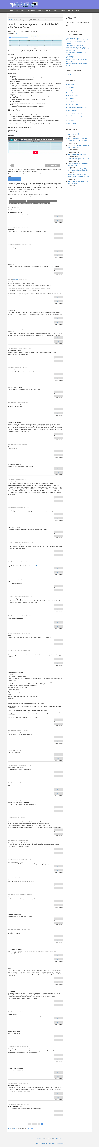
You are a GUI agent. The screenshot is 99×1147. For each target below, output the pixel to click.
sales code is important (14, 464)
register (58, 220)
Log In (77, 10)
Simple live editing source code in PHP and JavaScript (22, 203)
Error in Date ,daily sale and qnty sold (18, 802)
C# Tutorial (71, 98)
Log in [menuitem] (69, 74)
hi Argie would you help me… (16, 1106)
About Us (55, 1139)
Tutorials (55, 10)
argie (16, 31)
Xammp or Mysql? (13, 1014)
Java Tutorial (71, 120)
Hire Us (60, 1139)
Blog (17, 10)
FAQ (46, 1139)
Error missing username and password (19, 1049)
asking (10, 932)
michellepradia (15, 209)
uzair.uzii (14, 747)
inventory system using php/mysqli (18, 201)
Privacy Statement (40, 1143)
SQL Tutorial (71, 84)
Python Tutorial (72, 123)
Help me (10, 820)
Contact (63, 10)
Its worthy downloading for (15, 1068)
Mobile (48, 10)
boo (9, 581)
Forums (50, 1139)
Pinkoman (11, 564)
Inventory (10, 897)
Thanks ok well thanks (14, 1031)
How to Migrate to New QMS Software (77, 154)
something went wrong (14, 350)
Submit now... (72, 31)
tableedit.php (11, 282)
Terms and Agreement (57, 1143)
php (9, 653)
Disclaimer (48, 1143)
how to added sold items (16, 545)
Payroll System (70, 56)
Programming (31, 10)
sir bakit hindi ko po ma (14, 482)
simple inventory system (15, 212)
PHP (10, 20)
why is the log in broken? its (16, 862)
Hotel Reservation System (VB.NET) (75, 45)
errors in (10, 968)
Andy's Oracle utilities (73, 151)
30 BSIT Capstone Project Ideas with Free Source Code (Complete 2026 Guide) (78, 159)
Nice (9, 635)
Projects (22, 10)
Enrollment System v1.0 (72, 58)
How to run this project (14, 733)
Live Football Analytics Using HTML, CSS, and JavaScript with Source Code (78, 170)
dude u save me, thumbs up (15, 405)
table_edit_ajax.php (13, 510)
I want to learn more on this (15, 618)
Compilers (40, 10)
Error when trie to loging (14, 422)
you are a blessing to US (15, 387)
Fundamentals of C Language (75, 113)
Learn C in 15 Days (73, 104)
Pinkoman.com (38, 566)
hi (8, 879)
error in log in (12, 247)
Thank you (11, 229)
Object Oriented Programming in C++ (77, 107)
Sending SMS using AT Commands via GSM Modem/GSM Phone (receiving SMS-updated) (77, 41)
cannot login (11, 991)
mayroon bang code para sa (16, 768)
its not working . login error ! (17, 599)
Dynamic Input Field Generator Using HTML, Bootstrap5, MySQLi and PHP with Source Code (78, 176)
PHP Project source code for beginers (47, 201)
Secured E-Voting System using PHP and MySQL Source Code (78, 146)
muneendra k (15, 946)
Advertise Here (40, 1139)
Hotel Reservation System (73, 38)
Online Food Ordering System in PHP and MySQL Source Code (78, 134)
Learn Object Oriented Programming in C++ (78, 117)
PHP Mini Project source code (42, 203)
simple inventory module (15, 949)
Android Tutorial (72, 93)
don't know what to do (14, 1085)
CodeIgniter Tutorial (73, 90)
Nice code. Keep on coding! (15, 672)
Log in (58, 216)
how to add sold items (14, 527)
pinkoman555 (15, 561)
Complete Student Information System (76, 47)
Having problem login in (14, 914)
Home (11, 10)
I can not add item (13, 370)
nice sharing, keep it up (14, 750)
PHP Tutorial (71, 87)
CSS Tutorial (71, 101)
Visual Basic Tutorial (73, 96)
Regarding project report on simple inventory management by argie (26, 843)
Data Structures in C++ (74, 110)
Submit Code (70, 10)
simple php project (31, 201)
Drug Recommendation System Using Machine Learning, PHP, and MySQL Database (77, 140)
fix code (10, 447)
